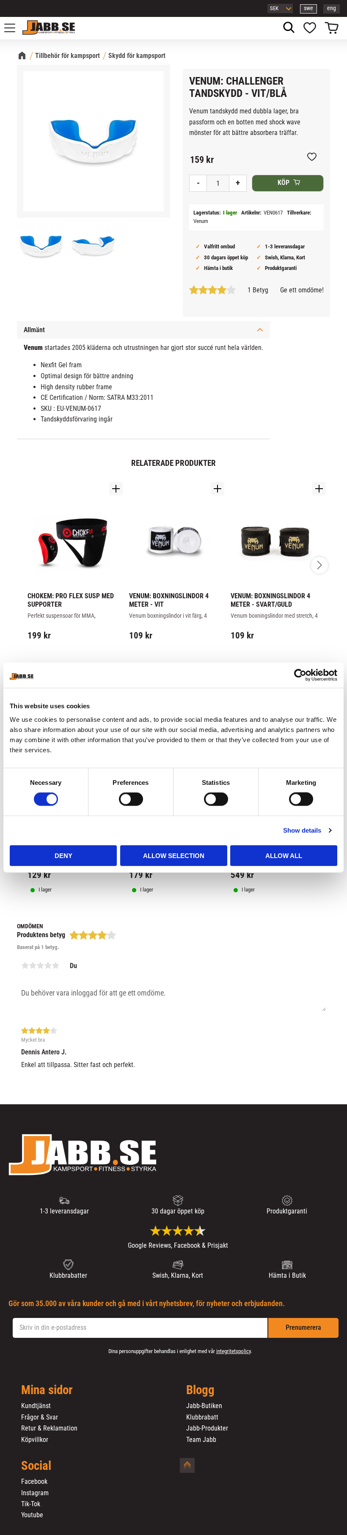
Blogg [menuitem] (200, 1390)
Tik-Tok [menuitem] (30, 1504)
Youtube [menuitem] (32, 1515)
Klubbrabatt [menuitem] (202, 1417)
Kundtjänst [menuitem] (36, 1406)
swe (308, 8)
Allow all (283, 855)
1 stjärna (25, 965)
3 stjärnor (40, 965)
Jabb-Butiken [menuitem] (204, 1406)
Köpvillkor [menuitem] (34, 1440)
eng (331, 8)
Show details (302, 830)
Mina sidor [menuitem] (47, 1390)
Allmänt (34, 330)
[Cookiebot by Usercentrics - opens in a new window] (300, 675)
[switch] (131, 799)
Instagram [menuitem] (35, 1493)
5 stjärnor (55, 965)
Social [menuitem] (36, 1466)
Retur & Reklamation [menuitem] (49, 1428)
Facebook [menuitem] (34, 1481)
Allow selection (173, 855)
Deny (63, 855)
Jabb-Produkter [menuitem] (207, 1428)
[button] (14, 28)
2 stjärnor (32, 965)
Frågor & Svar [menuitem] (39, 1417)
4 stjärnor (48, 965)
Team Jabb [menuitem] (201, 1440)
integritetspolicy (233, 1351)
